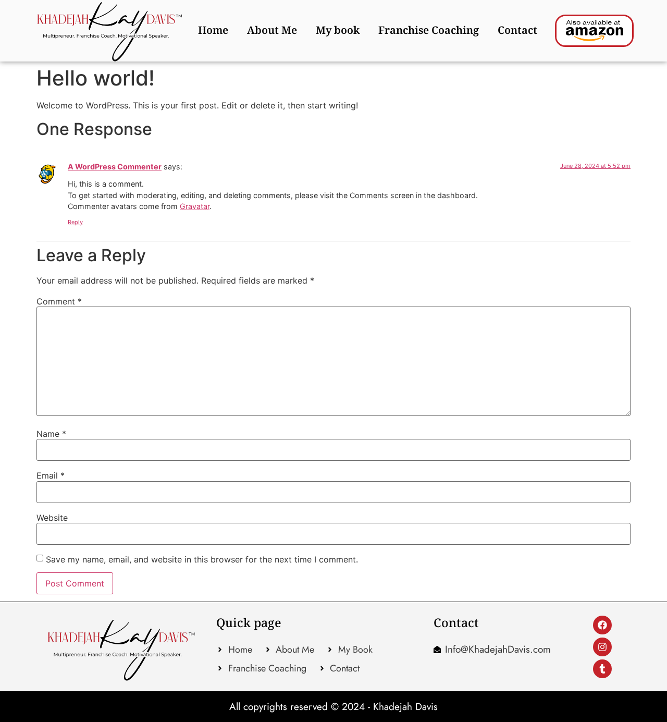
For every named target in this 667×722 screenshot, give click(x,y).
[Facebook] (602, 625)
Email (50, 475)
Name (51, 434)
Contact (517, 31)
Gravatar (194, 206)
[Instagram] (602, 647)
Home (213, 31)
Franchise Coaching (428, 31)
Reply (75, 222)
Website (52, 517)
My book (338, 31)
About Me (272, 31)
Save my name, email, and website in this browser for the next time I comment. (202, 559)
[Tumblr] (602, 668)
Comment (59, 301)
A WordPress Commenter (115, 166)
